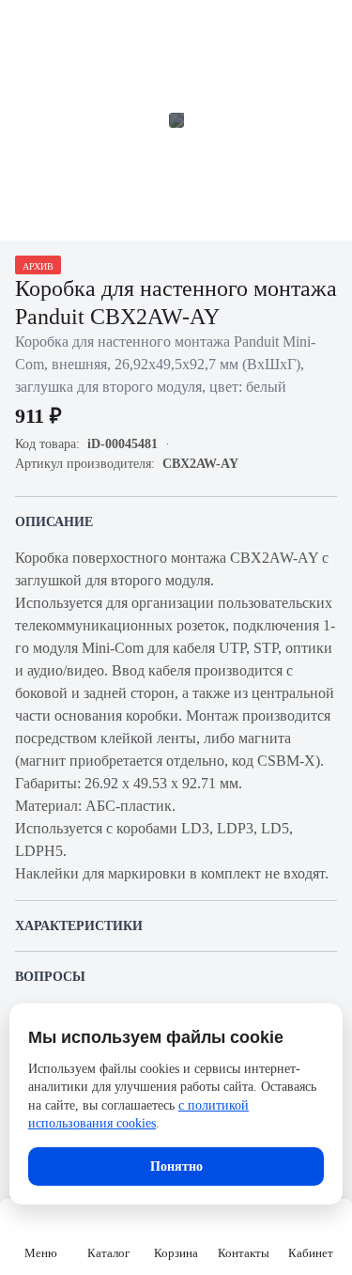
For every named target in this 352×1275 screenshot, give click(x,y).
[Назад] (26, 26)
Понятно (176, 1166)
